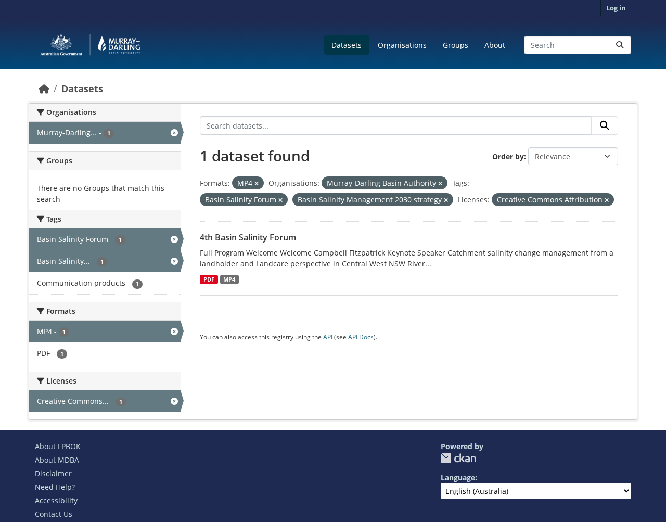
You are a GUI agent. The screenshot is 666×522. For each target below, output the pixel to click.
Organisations (402, 45)
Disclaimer (53, 473)
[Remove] (256, 183)
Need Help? (55, 487)
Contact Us (53, 514)
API (327, 337)
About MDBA (57, 460)
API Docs (361, 337)
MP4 (229, 279)
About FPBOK (58, 446)
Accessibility (56, 500)
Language (458, 477)
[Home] (44, 88)
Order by (508, 156)
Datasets (346, 45)
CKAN (458, 458)
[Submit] (619, 45)
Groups (455, 45)
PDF (208, 279)
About (494, 45)
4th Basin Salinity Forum (248, 237)
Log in (616, 7)
